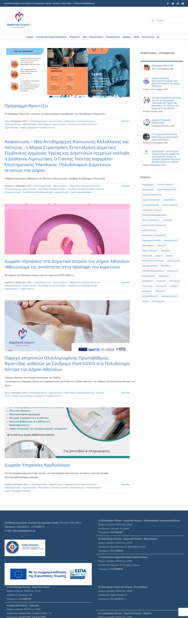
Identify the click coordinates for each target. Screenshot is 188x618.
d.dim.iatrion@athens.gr (83, 3)
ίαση (159, 256)
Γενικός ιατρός (165, 184)
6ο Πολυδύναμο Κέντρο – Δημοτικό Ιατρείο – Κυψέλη (55, 192)
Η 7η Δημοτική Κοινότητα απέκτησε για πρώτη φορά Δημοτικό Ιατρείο (165, 137)
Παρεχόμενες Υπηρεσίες (37, 128)
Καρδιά (167, 220)
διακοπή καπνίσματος (153, 271)
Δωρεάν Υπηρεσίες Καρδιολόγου (37, 465)
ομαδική (147, 291)
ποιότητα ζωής (169, 296)
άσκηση (165, 250)
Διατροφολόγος (150, 205)
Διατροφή (169, 200)
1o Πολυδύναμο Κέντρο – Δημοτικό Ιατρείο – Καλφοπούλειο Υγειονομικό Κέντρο (60, 121)
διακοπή (166, 266)
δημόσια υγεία (149, 266)
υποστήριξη (158, 301)
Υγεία (161, 245)
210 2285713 (38, 526)
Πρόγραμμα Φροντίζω (26, 105)
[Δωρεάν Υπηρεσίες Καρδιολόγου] (146, 120)
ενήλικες (172, 271)
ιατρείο (161, 281)
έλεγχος (147, 256)
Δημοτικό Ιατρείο (151, 200)
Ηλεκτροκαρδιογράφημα (154, 215)
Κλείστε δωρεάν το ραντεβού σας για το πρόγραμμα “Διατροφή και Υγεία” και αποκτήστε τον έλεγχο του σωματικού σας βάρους (166, 103)
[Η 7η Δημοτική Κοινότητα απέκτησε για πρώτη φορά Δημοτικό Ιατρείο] (146, 135)
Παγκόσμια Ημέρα (151, 240)
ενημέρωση (148, 276)
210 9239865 (116, 550)
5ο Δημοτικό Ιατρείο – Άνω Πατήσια (19, 192)
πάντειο (160, 291)
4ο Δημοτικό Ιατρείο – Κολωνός (91, 189)
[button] (158, 37)
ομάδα (174, 286)
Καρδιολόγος (149, 230)
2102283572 (23, 526)
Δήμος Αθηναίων (166, 190)
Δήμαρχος (148, 190)
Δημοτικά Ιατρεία (84, 192)
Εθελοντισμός (169, 205)
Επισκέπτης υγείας (151, 210)
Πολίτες (51, 128)
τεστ (145, 301)
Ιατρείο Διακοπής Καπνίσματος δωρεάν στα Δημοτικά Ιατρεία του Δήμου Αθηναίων (166, 82)
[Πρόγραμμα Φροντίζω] (67, 73)
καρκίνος (161, 286)
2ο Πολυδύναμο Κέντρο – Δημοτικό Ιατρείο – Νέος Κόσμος (51, 393)
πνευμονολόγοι (150, 296)
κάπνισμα (174, 281)
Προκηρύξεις (171, 240)
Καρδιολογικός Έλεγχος (154, 225)
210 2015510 (116, 599)
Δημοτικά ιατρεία (151, 195)
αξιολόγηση (173, 261)
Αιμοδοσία (148, 184)
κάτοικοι (147, 286)
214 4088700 (24, 599)
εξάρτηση (163, 276)
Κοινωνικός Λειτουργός (154, 235)
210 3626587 (116, 532)
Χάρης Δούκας (149, 250)
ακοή (169, 256)
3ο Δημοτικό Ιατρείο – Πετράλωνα (63, 124)
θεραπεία (147, 281)
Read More (125, 121)
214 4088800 (116, 569)
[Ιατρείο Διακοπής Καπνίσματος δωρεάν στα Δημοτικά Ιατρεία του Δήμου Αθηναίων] (146, 79)
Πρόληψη (148, 245)
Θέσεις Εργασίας (151, 220)
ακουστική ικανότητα (152, 261)
